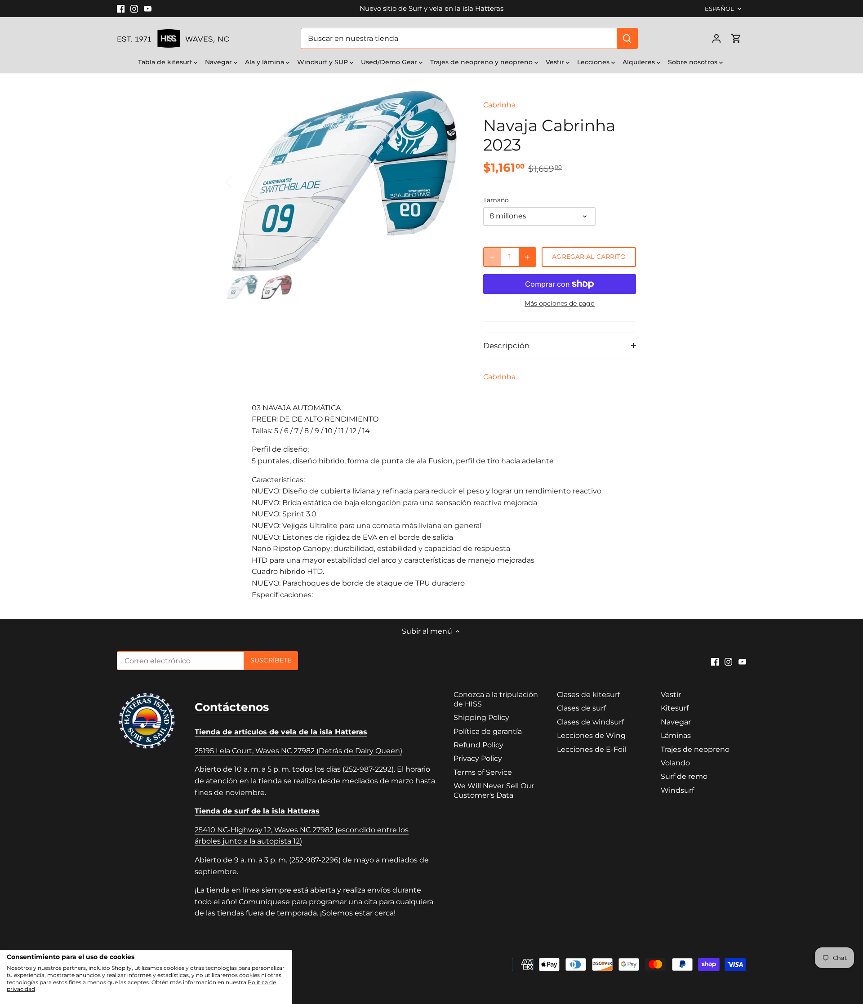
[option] (344, 181)
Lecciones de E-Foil (591, 749)
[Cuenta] (716, 38)
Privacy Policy (478, 758)
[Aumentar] (527, 257)
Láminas (676, 735)
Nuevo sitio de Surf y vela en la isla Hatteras (431, 8)
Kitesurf (675, 708)
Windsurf (677, 790)
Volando (675, 763)
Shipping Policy (481, 717)
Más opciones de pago (560, 303)
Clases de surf (581, 708)
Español (719, 8)
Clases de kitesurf (588, 694)
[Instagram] (134, 8)
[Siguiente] (448, 181)
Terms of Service (483, 772)
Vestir (671, 694)
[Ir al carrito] (736, 38)
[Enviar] (627, 38)
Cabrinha (499, 105)
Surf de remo (684, 776)
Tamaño (496, 200)
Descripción (506, 345)
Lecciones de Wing (591, 735)
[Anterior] (240, 181)
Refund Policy (478, 745)
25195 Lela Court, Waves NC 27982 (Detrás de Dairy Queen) (298, 750)
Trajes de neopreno (695, 749)
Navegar (676, 722)
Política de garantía (488, 731)
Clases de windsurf (590, 722)
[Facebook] (121, 8)
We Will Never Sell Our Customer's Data (494, 791)
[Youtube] (147, 8)
